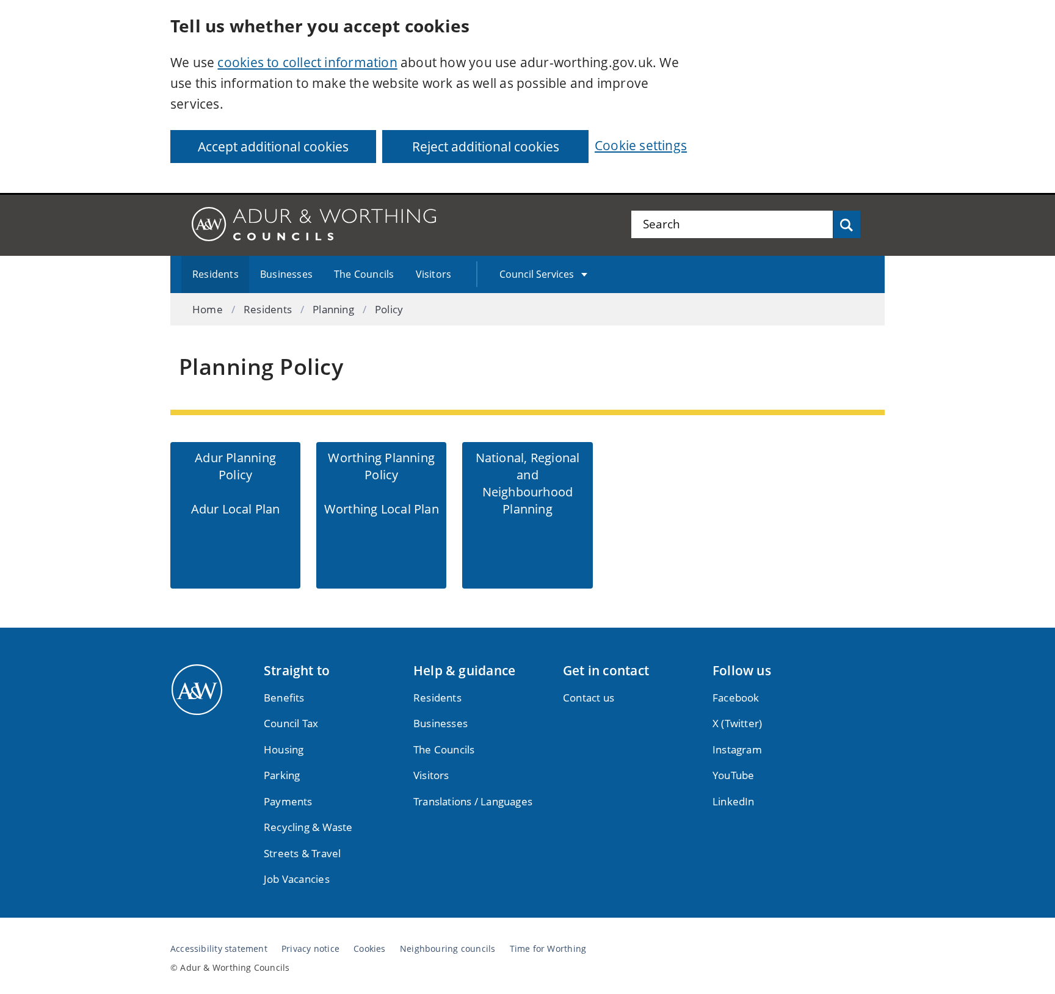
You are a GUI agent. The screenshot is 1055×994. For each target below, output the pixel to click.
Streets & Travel (302, 853)
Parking (282, 775)
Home (207, 309)
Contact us (588, 698)
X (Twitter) (737, 723)
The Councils (364, 274)
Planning (333, 309)
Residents (215, 274)
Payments (288, 801)
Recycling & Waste (308, 827)
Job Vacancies (297, 879)
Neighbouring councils (447, 948)
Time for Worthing (548, 948)
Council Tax (291, 723)
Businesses (286, 274)
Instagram (737, 749)
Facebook (736, 698)
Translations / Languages (472, 801)
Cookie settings (641, 145)
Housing (283, 749)
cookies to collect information (307, 62)
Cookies (369, 948)
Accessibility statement (218, 948)
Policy (389, 309)
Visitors (434, 274)
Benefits (284, 698)
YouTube (733, 775)
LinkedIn (733, 801)
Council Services (536, 274)
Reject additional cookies (485, 146)
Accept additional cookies (273, 146)
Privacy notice (310, 948)
